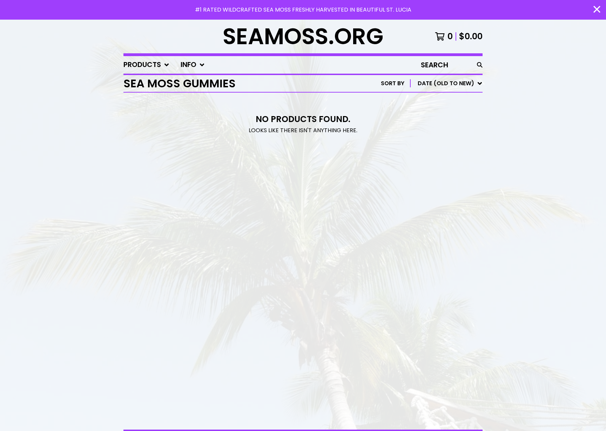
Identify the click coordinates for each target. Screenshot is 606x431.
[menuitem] (146, 65)
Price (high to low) (433, 191)
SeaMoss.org (303, 36)
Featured (417, 101)
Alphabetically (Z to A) (439, 146)
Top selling (420, 124)
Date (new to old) (431, 158)
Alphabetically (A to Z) (439, 135)
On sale (414, 113)
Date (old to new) (431, 169)
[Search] (479, 65)
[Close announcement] (596, 10)
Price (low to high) (433, 180)
